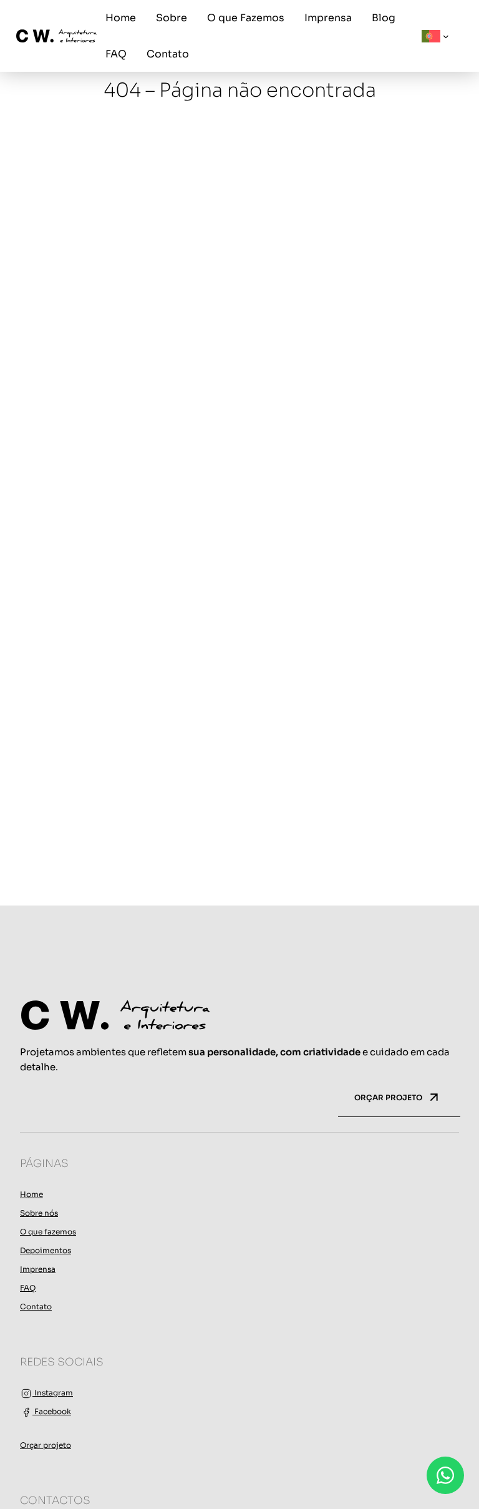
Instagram (52, 1392)
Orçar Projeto (389, 1097)
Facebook (51, 1411)
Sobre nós (39, 1213)
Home (31, 1194)
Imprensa (38, 1269)
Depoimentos (45, 1250)
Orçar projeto (45, 1445)
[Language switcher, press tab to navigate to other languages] (435, 36)
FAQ (28, 1287)
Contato (36, 1306)
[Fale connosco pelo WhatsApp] (445, 1475)
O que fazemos (48, 1231)
